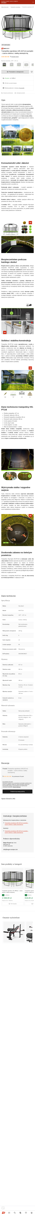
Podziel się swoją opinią (17, 791)
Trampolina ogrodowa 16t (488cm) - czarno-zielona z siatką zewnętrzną (12, 891)
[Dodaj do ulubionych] (32, 72)
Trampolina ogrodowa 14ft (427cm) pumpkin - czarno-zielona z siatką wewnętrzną (16, 823)
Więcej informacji (17, 787)
